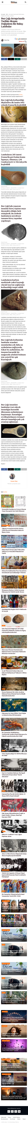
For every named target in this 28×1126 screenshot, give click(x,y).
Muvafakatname (4, 1119)
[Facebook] (8, 1111)
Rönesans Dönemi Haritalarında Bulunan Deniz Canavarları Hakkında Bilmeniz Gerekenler (14, 651)
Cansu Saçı (6, 40)
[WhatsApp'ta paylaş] (18, 59)
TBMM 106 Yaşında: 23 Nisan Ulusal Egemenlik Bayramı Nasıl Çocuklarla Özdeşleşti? (14, 875)
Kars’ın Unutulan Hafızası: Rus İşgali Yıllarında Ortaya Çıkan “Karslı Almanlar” (13, 774)
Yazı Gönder (12, 1119)
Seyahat (4, 587)
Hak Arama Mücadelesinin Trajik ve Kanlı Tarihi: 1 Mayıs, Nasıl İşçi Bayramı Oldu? (13, 815)
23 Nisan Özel (5, 870)
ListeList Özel (5, 525)
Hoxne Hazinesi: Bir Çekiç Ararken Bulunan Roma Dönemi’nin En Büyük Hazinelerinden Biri (13, 694)
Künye (9, 1117)
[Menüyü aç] (2, 2)
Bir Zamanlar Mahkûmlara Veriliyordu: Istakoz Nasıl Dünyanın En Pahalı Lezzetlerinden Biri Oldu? (14, 734)
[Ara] (25, 2)
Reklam (18, 1119)
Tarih (7, 14)
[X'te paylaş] (11, 59)
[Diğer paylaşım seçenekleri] (24, 59)
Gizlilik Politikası (16, 1117)
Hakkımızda (3, 1117)
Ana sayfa (3, 14)
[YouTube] (19, 1111)
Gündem (4, 606)
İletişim (24, 1119)
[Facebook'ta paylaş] (4, 59)
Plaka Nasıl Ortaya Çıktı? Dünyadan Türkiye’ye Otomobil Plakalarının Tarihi (13, 551)
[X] (12, 1111)
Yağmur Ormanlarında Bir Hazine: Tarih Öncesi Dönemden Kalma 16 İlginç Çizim (13, 530)
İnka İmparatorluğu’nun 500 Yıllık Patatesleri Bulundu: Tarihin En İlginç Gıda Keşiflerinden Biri (14, 630)
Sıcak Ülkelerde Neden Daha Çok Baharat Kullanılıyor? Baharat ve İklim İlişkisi (14, 672)
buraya (20, 94)
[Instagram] (15, 1111)
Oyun (3, 506)
